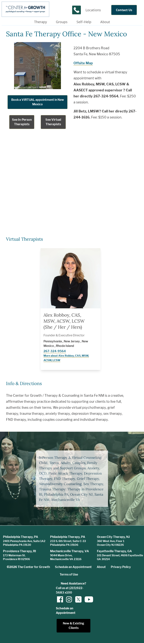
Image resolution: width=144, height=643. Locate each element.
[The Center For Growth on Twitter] (78, 599)
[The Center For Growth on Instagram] (69, 599)
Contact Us (124, 10)
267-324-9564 (55, 351)
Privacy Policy (121, 567)
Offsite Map (83, 63)
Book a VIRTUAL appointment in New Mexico (37, 102)
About (105, 22)
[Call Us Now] (76, 9)
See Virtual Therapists (53, 122)
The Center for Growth (34, 567)
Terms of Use (69, 574)
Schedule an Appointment (73, 567)
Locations (93, 10)
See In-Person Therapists (22, 122)
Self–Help (83, 22)
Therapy (40, 22)
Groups (62, 22)
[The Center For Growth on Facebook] (60, 599)
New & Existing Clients (73, 626)
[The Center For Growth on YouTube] (87, 599)
